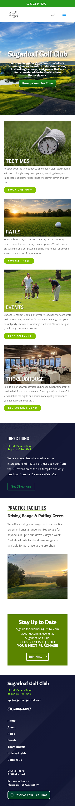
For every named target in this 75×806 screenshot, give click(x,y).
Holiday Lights (17, 753)
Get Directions (21, 486)
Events (12, 740)
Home (12, 721)
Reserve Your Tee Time (37, 83)
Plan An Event (20, 336)
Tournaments (16, 747)
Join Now (35, 657)
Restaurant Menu (22, 407)
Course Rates (19, 260)
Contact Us (15, 760)
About (12, 727)
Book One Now (20, 189)
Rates (11, 734)
